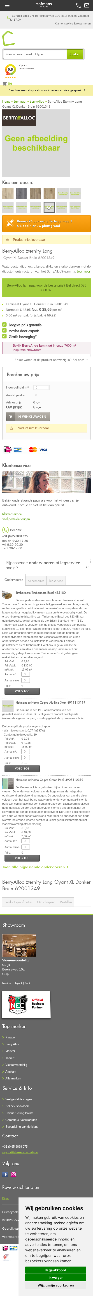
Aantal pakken (16, 395)
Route (28, 983)
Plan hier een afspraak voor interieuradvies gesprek (45, 90)
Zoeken (75, 54)
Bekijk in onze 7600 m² (44, 348)
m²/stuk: (9, 669)
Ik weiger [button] (56, 1277)
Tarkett (9, 1058)
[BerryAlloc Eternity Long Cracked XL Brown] (35, 194)
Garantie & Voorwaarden (21, 1120)
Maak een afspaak (12, 983)
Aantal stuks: (12, 680)
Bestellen (66, 902)
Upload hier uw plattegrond (44, 223)
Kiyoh (5, 1198)
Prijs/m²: (9, 661)
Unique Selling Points (19, 1113)
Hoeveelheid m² (17, 387)
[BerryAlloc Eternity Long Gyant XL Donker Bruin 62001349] (36, 144)
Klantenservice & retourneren (73, 23)
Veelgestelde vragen (18, 1099)
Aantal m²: (11, 674)
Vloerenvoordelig (16, 1065)
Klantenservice (12, 514)
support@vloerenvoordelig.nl (20, 1152)
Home (6, 101)
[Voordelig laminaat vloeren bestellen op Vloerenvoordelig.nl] (9, 38)
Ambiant (10, 1071)
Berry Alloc (12, 1044)
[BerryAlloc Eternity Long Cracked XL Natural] (49, 194)
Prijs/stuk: (10, 665)
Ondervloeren (14, 579)
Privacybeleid (11, 1212)
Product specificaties (19, 902)
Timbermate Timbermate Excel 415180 (41, 592)
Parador (10, 1037)
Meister (10, 1051)
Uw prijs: (14, 407)
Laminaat (20, 101)
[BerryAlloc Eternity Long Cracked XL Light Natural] (8, 194)
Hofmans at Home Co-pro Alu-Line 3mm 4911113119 (50, 702)
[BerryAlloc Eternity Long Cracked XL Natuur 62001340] (21, 208)
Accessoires (36, 581)
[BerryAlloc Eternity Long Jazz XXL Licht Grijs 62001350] (61, 208)
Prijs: (8, 686)
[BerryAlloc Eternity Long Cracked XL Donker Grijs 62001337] (75, 194)
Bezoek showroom (17, 1106)
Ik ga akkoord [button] (55, 1270)
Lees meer (83, 271)
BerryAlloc (37, 101)
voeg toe (22, 691)
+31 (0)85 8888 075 (22, 15)
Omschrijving (46, 902)
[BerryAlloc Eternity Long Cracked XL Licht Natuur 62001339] (8, 208)
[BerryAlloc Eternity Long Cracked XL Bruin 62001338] (63, 194)
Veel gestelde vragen (16, 519)
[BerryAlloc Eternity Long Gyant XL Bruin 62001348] (35, 208)
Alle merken (13, 1078)
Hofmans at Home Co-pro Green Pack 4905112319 (49, 780)
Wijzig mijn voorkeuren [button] (56, 1285)
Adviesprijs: (14, 402)
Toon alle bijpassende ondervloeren (33, 867)
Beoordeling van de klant (21, 1126)
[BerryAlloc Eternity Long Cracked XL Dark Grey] (21, 194)
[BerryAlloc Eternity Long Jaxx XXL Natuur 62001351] (75, 208)
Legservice (56, 581)
